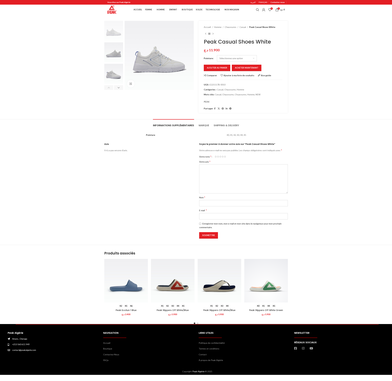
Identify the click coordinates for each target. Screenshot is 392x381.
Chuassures (240, 94)
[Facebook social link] (215, 109)
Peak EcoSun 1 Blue (126, 310)
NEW (258, 94)
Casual (243, 27)
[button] (108, 87)
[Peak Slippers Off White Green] (266, 280)
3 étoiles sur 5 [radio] (220, 156)
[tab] (173, 124)
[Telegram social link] (230, 109)
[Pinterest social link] (223, 109)
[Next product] (213, 34)
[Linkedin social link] (226, 109)
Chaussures (230, 27)
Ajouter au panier (217, 68)
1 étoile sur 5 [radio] (216, 156)
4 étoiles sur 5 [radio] (222, 156)
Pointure (208, 58)
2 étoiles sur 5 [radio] (218, 156)
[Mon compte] (264, 10)
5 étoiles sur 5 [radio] (225, 156)
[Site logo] (112, 9)
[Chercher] (257, 10)
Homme (217, 27)
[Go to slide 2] (197, 323)
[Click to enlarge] (131, 84)
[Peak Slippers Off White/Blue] (173, 280)
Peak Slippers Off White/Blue (173, 310)
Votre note (205, 156)
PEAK (206, 101)
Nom (202, 197)
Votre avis (204, 161)
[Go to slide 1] (194, 323)
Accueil (207, 27)
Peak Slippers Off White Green (266, 310)
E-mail (203, 210)
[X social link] (219, 109)
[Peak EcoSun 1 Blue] (126, 280)
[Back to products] (209, 34)
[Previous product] (205, 34)
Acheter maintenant (246, 68)
